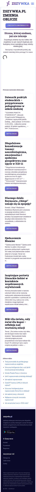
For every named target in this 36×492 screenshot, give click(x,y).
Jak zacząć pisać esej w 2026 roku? (16, 403)
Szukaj (5, 463)
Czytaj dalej (11, 133)
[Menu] (32, 4)
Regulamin (6, 448)
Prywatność (6, 445)
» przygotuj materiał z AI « (18, 25)
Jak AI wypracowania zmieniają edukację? (18, 376)
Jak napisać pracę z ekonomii (14, 394)
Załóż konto (6, 461)
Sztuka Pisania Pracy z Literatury (16, 373)
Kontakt (5, 442)
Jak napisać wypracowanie (13, 379)
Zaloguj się (6, 458)
